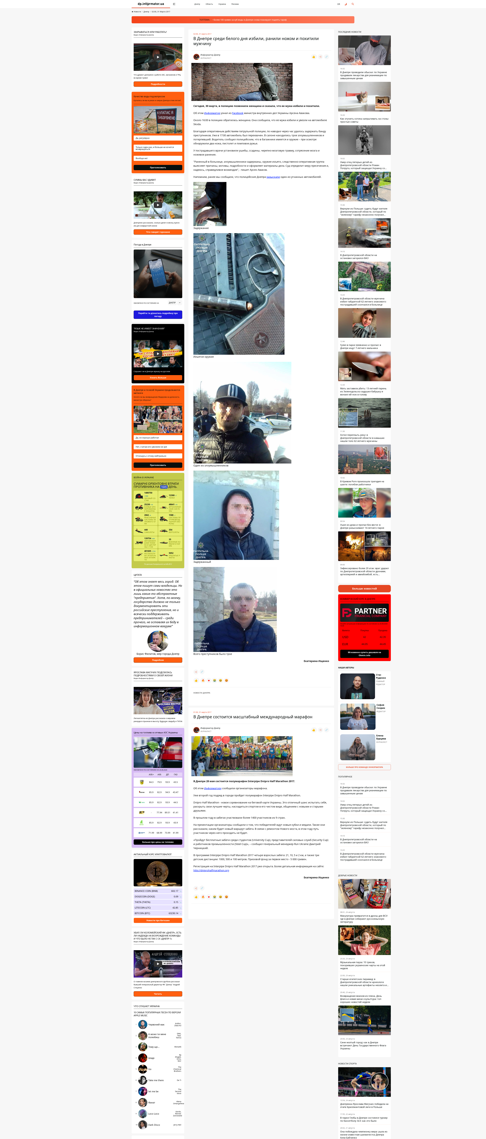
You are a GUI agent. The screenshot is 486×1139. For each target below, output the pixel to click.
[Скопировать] (326, 56)
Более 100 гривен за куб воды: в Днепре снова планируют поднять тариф (250, 19)
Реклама (235, 4)
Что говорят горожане (158, 232)
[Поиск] (352, 4)
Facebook (237, 113)
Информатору (212, 788)
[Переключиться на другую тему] (345, 4)
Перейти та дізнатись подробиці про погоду (158, 315)
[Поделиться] (320, 56)
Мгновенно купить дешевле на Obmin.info (364, 654)
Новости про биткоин (158, 920)
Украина (222, 4)
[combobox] (175, 302)
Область (209, 4)
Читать (158, 993)
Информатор (212, 113)
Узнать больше (158, 377)
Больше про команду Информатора (364, 767)
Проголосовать (158, 167)
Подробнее (158, 660)
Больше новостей (364, 588)
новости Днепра (201, 693)
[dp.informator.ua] (151, 4)
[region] (158, 309)
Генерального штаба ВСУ (162, 564)
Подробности (158, 84)
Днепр (197, 4)
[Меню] (174, 4)
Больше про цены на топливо (158, 842)
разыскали (273, 177)
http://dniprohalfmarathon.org (211, 870)
